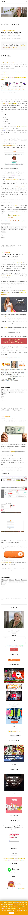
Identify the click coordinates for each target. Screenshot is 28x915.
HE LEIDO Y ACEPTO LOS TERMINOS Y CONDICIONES (14, 646)
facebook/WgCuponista (6, 562)
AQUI (6, 327)
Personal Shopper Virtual (19, 187)
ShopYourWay (20, 262)
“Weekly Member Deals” (8, 63)
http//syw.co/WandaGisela (9, 145)
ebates (2, 245)
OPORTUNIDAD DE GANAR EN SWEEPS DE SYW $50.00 (12, 256)
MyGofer (15, 103)
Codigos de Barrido (11, 408)
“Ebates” (16, 205)
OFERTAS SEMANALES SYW (11, 33)
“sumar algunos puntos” (6, 316)
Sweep (16, 410)
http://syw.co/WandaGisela (7, 275)
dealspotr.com (14, 872)
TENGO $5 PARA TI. (8, 419)
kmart (6, 245)
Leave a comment (19, 35)
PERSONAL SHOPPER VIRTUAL (8, 30)
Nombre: (14, 635)
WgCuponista (23, 290)
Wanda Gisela (4, 35)
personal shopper (21, 409)
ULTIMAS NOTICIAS (6, 252)
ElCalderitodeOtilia (5, 292)
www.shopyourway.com (12, 175)
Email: (14, 640)
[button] (14, 478)
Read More (17, 913)
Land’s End (9, 103)
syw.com (24, 349)
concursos (9, 409)
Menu (3, 1)
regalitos (23, 598)
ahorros (3, 408)
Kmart (2, 103)
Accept (11, 913)
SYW (11, 246)
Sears (5, 103)
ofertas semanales (13, 245)
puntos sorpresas (5, 410)
